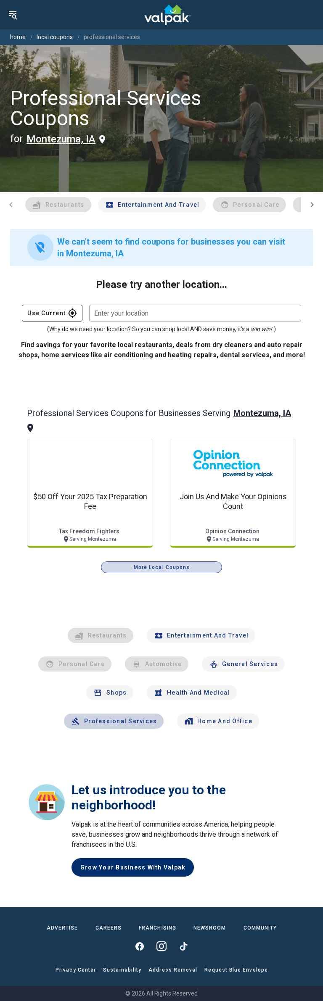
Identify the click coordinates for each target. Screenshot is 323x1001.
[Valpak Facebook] (139, 946)
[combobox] (195, 313)
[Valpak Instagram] (161, 946)
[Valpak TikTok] (183, 946)
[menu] (13, 15)
